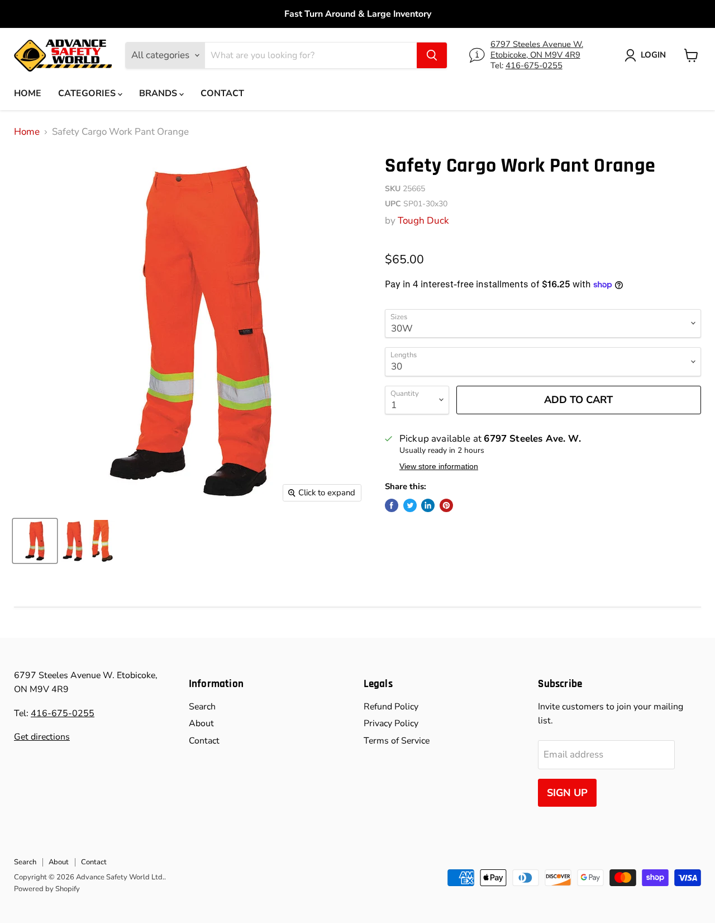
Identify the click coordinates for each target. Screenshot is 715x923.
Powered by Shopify (47, 889)
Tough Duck (423, 220)
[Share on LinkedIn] (428, 505)
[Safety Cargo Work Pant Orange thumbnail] (35, 541)
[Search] (432, 55)
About (201, 723)
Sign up (567, 792)
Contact (222, 93)
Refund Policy (391, 706)
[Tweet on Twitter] (410, 505)
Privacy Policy (391, 723)
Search (202, 706)
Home (27, 93)
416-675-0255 (534, 65)
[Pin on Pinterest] (446, 505)
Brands (159, 93)
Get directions (42, 737)
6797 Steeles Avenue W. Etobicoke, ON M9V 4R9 (536, 49)
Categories (88, 93)
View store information (438, 466)
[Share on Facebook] (391, 505)
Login (653, 54)
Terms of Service (397, 741)
